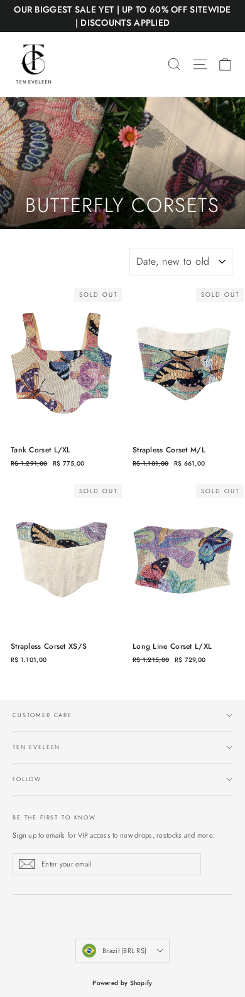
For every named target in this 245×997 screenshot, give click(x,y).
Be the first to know (54, 817)
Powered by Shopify (122, 983)
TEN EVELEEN (36, 747)
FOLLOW (27, 779)
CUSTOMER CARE (42, 715)
